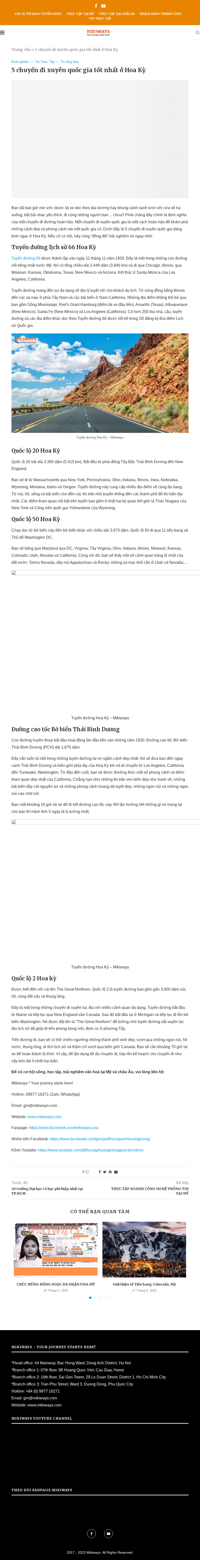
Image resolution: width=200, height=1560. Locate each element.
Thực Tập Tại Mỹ (80, 14)
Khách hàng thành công (161, 14)
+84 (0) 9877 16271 (43, 1391)
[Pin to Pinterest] (110, 1172)
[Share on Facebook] (100, 1172)
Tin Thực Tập (100, 18)
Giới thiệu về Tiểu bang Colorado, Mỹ (144, 1284)
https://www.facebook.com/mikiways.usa (63, 1128)
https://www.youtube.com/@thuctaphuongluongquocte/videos (90, 1150)
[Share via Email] (116, 1172)
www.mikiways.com (44, 1117)
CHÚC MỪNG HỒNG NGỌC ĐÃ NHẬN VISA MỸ (56, 1284)
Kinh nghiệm (20, 62)
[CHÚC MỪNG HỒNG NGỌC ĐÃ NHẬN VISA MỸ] (56, 1249)
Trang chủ (20, 49)
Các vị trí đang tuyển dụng (38, 14)
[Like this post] (90, 1172)
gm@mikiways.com (40, 1398)
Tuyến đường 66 (26, 258)
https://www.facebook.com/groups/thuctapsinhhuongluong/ (100, 1139)
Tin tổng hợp (69, 62)
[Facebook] (96, 6)
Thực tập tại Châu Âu (117, 14)
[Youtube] (103, 6)
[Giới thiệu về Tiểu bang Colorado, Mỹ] (144, 1249)
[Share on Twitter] (104, 1172)
